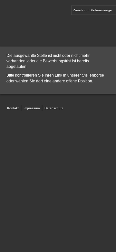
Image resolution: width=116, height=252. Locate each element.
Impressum (32, 108)
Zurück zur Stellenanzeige (92, 10)
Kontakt (13, 108)
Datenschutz (53, 108)
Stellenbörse (93, 75)
